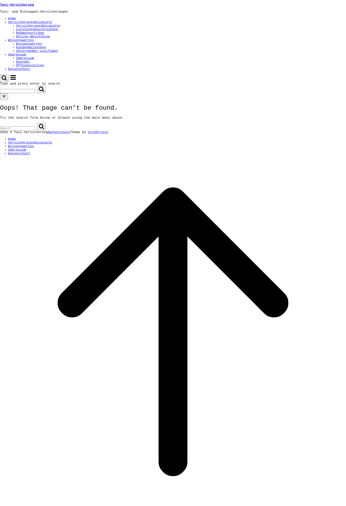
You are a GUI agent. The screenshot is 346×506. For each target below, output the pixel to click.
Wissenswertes (21, 40)
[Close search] (4, 96)
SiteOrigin (98, 132)
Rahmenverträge (30, 33)
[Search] (41, 89)
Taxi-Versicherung (17, 5)
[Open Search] (4, 78)
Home (12, 18)
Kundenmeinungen (31, 47)
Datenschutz (19, 69)
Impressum (17, 55)
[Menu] (13, 80)
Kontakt (23, 62)
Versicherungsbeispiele (30, 22)
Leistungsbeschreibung (37, 29)
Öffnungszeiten (30, 65)
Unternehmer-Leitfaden (37, 51)
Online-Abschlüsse (33, 36)
